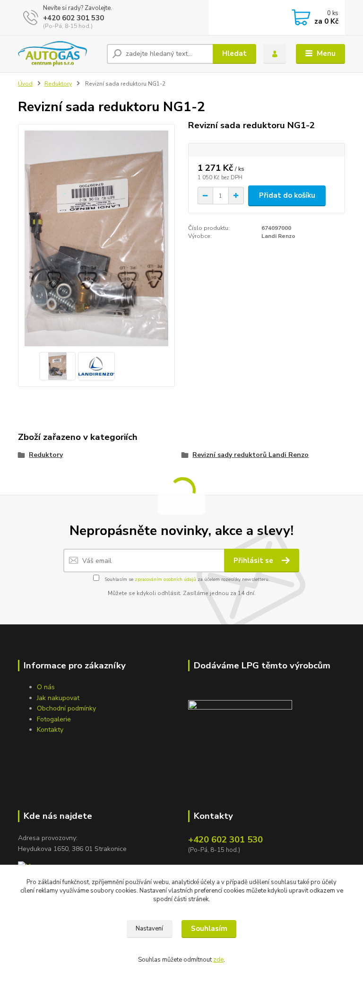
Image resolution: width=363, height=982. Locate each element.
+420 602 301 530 (73, 18)
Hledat (234, 53)
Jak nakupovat (58, 697)
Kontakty (50, 729)
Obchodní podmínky (66, 708)
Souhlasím (209, 928)
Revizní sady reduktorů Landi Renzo (250, 454)
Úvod (25, 84)
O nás (46, 687)
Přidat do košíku (287, 195)
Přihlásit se (254, 560)
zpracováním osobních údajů (165, 579)
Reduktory (58, 84)
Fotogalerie (54, 719)
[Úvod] (59, 54)
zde (218, 960)
